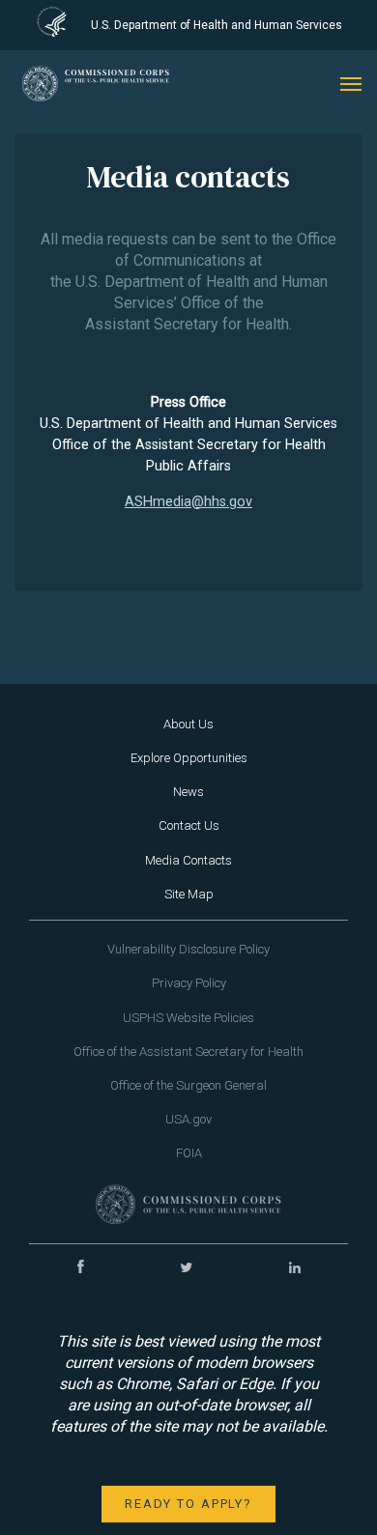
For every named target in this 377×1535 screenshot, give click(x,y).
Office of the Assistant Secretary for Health (188, 1051)
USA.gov (188, 1119)
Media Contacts (188, 860)
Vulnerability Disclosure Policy (188, 949)
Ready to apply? (188, 1503)
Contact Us (189, 825)
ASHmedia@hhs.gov (188, 502)
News (188, 791)
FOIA (189, 1153)
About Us (188, 724)
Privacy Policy (189, 983)
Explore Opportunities (188, 758)
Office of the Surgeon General (188, 1085)
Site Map (189, 894)
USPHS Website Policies (188, 1017)
